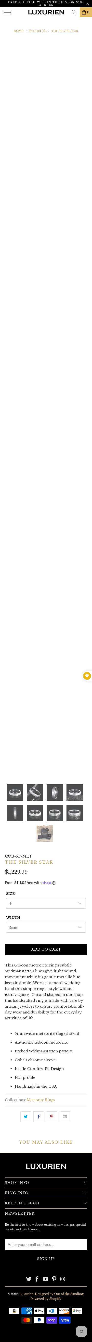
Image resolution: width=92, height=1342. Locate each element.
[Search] (74, 12)
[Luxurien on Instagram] (62, 1279)
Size (10, 894)
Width (13, 918)
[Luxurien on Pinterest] (54, 1279)
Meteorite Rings (41, 1100)
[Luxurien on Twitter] (28, 1279)
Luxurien (26, 1294)
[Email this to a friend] (65, 1116)
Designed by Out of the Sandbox (59, 1294)
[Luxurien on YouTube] (46, 1279)
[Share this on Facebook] (38, 1116)
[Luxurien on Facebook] (37, 1279)
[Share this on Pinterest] (52, 1116)
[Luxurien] (46, 12)
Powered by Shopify (46, 1299)
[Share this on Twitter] (25, 1116)
